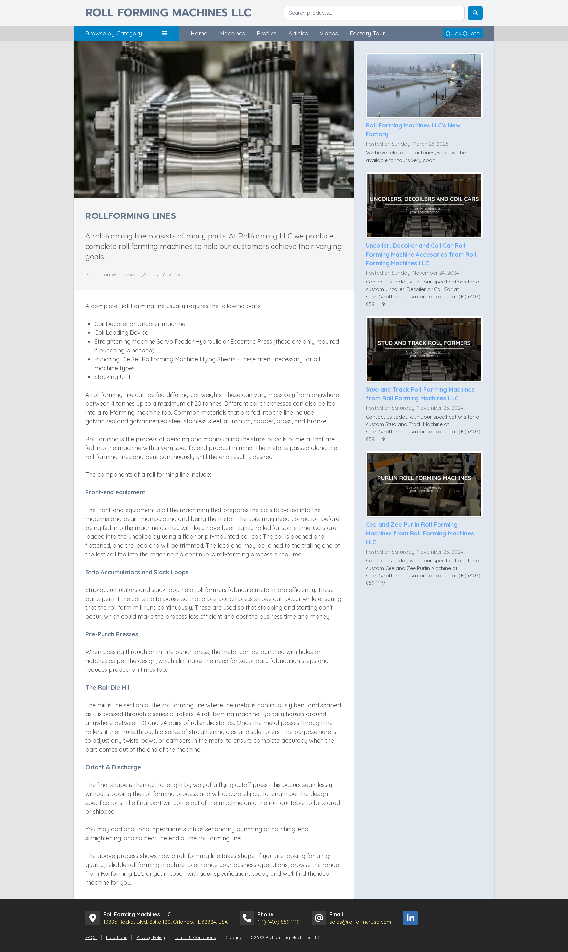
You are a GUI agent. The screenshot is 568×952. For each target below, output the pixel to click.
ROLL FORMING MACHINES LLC (168, 13)
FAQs (91, 937)
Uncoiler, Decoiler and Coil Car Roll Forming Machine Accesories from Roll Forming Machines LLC (421, 254)
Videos (329, 33)
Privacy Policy (150, 937)
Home (199, 33)
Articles (298, 33)
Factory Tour (367, 33)
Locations (116, 937)
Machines (232, 33)
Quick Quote (463, 33)
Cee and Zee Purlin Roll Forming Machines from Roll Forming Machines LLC (420, 533)
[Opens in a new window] (410, 918)
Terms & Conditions (195, 937)
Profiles (266, 33)
